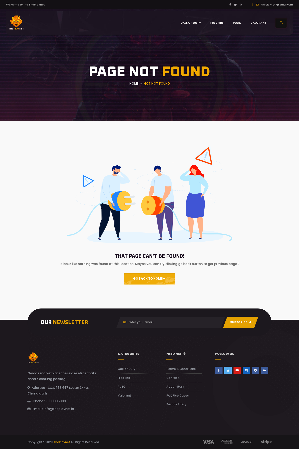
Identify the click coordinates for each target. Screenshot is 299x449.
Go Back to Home (148, 278)
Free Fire (217, 23)
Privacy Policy (176, 404)
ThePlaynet (61, 442)
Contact (172, 378)
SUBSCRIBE (239, 322)
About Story (175, 387)
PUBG (237, 23)
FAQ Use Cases (177, 395)
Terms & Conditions (181, 369)
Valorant (259, 23)
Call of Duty (190, 23)
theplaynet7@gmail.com (277, 4)
